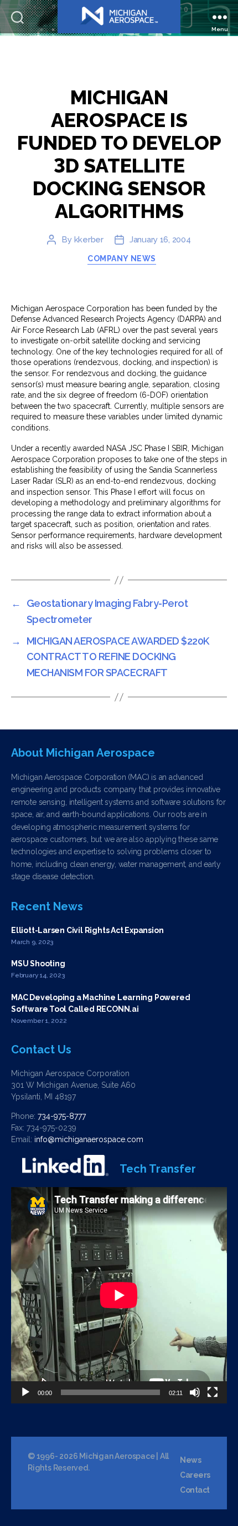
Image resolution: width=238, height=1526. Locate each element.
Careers (195, 1475)
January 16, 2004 (160, 240)
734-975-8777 (62, 1116)
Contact (195, 1490)
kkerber (89, 240)
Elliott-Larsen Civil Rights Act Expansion (87, 930)
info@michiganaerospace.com (88, 1139)
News (190, 1460)
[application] (119, 1295)
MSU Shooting (38, 963)
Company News (121, 258)
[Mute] (194, 1392)
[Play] (25, 1392)
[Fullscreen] (212, 1392)
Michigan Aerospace (116, 1456)
